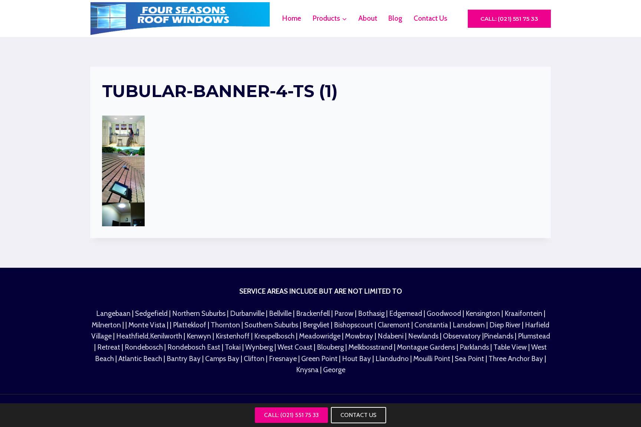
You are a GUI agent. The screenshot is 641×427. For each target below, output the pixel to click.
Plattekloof (189, 325)
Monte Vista (146, 325)
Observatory (462, 336)
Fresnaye (283, 358)
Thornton (225, 325)
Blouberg (330, 347)
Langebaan (113, 313)
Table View (510, 347)
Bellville (280, 313)
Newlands (423, 336)
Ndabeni (390, 336)
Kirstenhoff (233, 336)
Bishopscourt (353, 325)
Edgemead (406, 313)
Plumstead (534, 336)
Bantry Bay (184, 358)
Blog (395, 18)
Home (291, 18)
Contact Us (430, 18)
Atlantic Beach (141, 358)
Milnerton (106, 325)
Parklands (475, 347)
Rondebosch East (193, 347)
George (334, 370)
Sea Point (470, 358)
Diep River (504, 325)
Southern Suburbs (271, 325)
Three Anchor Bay (517, 358)
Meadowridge (320, 336)
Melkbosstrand (370, 347)
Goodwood (445, 313)
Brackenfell (313, 313)
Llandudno (392, 358)
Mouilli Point (432, 358)
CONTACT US (359, 414)
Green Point (319, 358)
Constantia (431, 325)
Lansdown (469, 325)
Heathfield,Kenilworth (150, 336)
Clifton (254, 358)
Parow (344, 313)
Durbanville (247, 313)
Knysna (307, 370)
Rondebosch (144, 347)
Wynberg (259, 347)
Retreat (109, 347)
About (367, 18)
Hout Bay (357, 358)
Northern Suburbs (199, 313)
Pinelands (498, 336)
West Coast (294, 347)
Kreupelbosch (275, 336)
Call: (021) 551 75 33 (509, 18)
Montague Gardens (427, 347)
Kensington (484, 313)
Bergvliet (316, 325)
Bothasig (372, 313)
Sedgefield (151, 313)
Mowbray (360, 336)
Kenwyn (200, 336)
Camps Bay (222, 358)
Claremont (393, 325)
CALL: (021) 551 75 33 (291, 414)
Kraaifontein (524, 313)
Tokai (233, 347)
